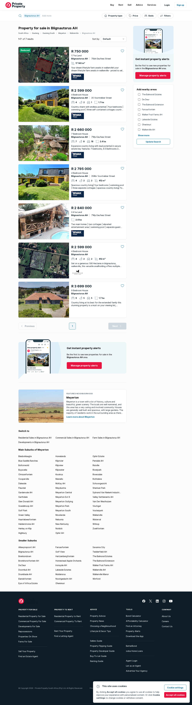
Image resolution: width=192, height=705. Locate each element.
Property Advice (97, 616)
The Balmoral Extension (153, 104)
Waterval (97, 519)
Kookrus (59, 474)
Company (166, 610)
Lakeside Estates (150, 119)
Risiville (96, 465)
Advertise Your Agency (136, 671)
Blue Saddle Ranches (28, 461)
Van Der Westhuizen (102, 501)
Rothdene (97, 479)
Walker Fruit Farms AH (152, 114)
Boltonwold (23, 465)
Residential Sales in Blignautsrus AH (34, 437)
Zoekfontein (98, 528)
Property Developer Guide (102, 651)
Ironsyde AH (61, 565)
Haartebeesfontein (27, 519)
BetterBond (131, 646)
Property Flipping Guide (101, 646)
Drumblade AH (25, 574)
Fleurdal (22, 488)
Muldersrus (61, 574)
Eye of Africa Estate (28, 583)
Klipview (59, 465)
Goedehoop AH (25, 506)
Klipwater (60, 470)
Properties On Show (27, 636)
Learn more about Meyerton (80, 417)
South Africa (23, 33)
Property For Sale (27, 610)
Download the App (135, 636)
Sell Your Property (26, 651)
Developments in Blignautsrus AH (33, 442)
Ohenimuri (146, 124)
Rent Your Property (63, 631)
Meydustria (61, 488)
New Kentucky (62, 524)
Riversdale (97, 474)
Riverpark (97, 470)
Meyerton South (63, 510)
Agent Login (131, 661)
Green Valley (24, 515)
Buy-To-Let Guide (98, 656)
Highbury (22, 533)
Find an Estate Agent (28, 656)
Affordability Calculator (137, 621)
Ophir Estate (98, 456)
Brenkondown (24, 556)
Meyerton (62, 33)
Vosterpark (98, 510)
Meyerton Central (64, 492)
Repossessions (25, 631)
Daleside (22, 483)
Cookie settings (175, 687)
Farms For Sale (25, 641)
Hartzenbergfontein (65, 556)
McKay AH (60, 483)
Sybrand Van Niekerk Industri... (107, 492)
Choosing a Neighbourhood (103, 626)
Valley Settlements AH (103, 497)
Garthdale (23, 497)
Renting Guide (96, 661)
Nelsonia (59, 519)
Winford (96, 579)
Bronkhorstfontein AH (28, 561)
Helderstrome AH (26, 524)
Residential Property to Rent (67, 616)
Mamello (59, 479)
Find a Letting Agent (63, 636)
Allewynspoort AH (26, 547)
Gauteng (35, 33)
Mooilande (60, 515)
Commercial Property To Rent (68, 621)
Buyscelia (22, 470)
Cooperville (23, 479)
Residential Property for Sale (31, 616)
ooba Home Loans (134, 651)
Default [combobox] (107, 39)
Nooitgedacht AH (64, 579)
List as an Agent (133, 666)
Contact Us (167, 626)
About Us (166, 616)
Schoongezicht (100, 483)
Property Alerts (133, 631)
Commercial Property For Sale (32, 621)
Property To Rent (63, 610)
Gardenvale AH (25, 492)
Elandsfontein (24, 579)
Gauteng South (49, 33)
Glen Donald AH (25, 501)
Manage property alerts (152, 75)
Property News (97, 621)
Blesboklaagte (25, 456)
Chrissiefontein (25, 474)
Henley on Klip (25, 528)
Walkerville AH (148, 129)
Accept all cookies (175, 695)
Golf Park (22, 510)
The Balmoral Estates (152, 94)
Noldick (59, 528)
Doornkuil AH (24, 570)
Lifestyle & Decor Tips (100, 631)
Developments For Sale (29, 626)
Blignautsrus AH (88, 33)
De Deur (145, 99)
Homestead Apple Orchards (68, 561)
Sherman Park (99, 488)
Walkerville (74, 33)
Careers (165, 621)
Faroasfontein (148, 109)
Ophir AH (60, 533)
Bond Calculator (133, 616)
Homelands (61, 456)
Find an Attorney (134, 626)
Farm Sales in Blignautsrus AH (106, 437)
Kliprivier (59, 461)
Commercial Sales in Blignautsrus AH (72, 437)
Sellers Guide (96, 641)
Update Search (153, 142)
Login (167, 5)
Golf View (60, 552)
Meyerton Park (62, 506)
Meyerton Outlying (64, 501)
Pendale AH (98, 461)
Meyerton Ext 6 (63, 497)
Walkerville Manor (101, 574)
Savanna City (99, 547)
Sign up (180, 5)
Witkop (96, 524)
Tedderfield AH (100, 552)
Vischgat (97, 506)
